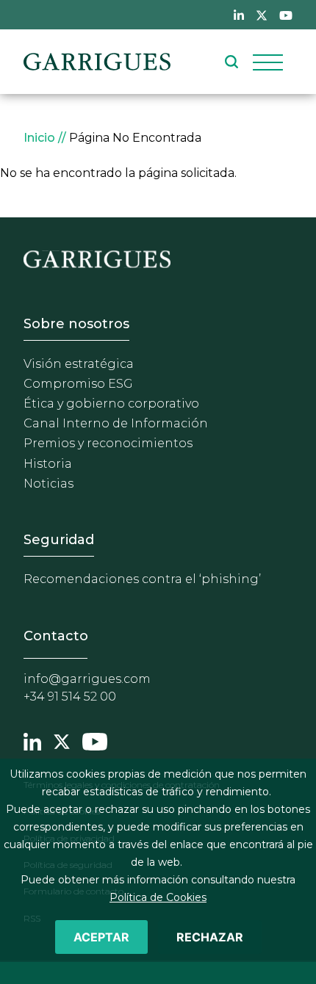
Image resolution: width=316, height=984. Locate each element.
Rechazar (209, 937)
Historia (48, 464)
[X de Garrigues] (261, 14)
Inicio (39, 138)
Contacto (56, 636)
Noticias (48, 484)
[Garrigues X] (62, 739)
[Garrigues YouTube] (94, 739)
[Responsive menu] (267, 62)
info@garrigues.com (87, 679)
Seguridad (59, 540)
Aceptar (101, 937)
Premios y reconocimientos (108, 443)
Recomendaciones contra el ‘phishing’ (142, 579)
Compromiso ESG (78, 384)
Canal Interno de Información (116, 423)
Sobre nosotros (76, 324)
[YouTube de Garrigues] (285, 14)
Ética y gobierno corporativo (111, 403)
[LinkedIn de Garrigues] (239, 14)
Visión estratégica (79, 364)
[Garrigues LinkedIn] (32, 739)
